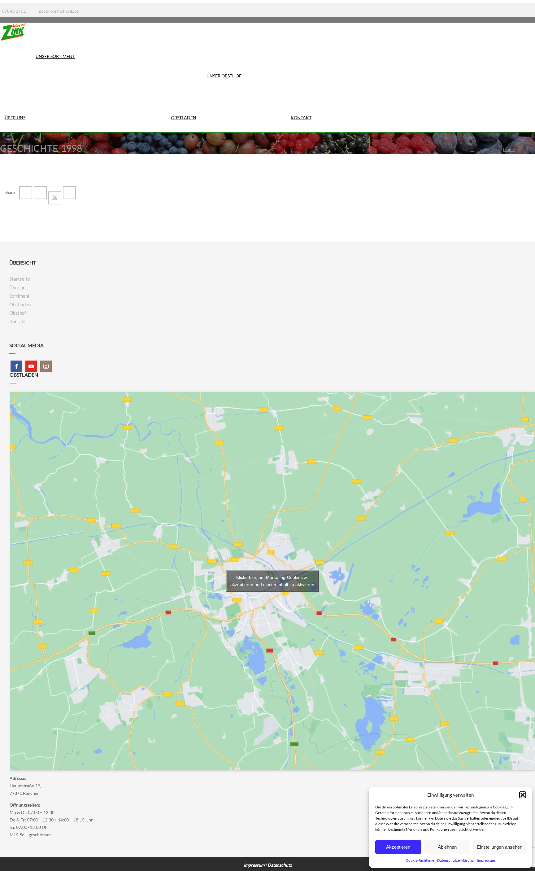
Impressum (486, 860)
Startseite (19, 279)
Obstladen (183, 117)
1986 (508, 155)
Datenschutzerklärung (455, 860)
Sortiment (19, 296)
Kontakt (301, 117)
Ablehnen (447, 847)
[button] (523, 795)
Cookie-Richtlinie (420, 860)
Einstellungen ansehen (499, 847)
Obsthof (17, 313)
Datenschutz (280, 865)
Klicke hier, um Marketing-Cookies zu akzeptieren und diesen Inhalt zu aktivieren (272, 581)
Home (509, 149)
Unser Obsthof (224, 75)
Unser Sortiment (55, 56)
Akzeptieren (398, 847)
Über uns (15, 117)
